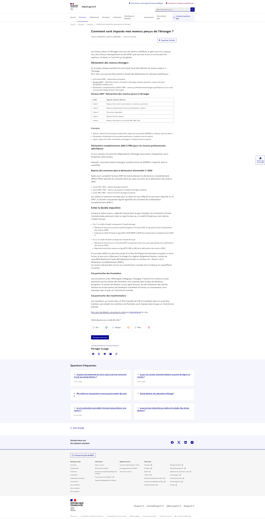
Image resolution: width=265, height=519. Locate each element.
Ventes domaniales (150, 485)
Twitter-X (178, 442)
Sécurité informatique (101, 468)
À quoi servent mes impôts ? (103, 477)
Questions (90, 24)
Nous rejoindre (74, 491)
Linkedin (185, 442)
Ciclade (172, 485)
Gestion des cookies (166, 516)
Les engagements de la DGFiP (128, 468)
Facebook (172, 442)
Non (139, 327)
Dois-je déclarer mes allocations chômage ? (157, 393)
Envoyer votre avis (100, 337)
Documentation (75, 485)
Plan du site (73, 516)
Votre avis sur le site (125, 472)
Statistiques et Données (129, 17)
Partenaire (106, 17)
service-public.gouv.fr (154, 506)
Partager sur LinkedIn (105, 354)
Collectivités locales (176, 478)
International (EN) (161, 17)
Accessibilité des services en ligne (116, 516)
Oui (97, 327)
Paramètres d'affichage (184, 516)
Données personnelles (149, 516)
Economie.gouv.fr (175, 482)
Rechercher (192, 9)
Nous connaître (75, 488)
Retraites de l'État (175, 465)
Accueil (73, 17)
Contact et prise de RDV (183, 17)
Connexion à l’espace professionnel (180, 3)
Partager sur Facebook (93, 354)
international (135, 312)
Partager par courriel (110, 354)
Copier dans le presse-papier (116, 354)
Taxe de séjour (174, 475)
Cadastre (147, 468)
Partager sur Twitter (99, 354)
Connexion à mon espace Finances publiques (147, 3)
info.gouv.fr (138, 506)
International (148, 17)
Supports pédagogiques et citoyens (105, 480)
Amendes (147, 465)
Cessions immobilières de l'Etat (153, 478)
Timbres (146, 475)
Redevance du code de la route (179, 472)
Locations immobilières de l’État (154, 482)
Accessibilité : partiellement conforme (92, 516)
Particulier (82, 17)
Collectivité (117, 17)
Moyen (118, 327)
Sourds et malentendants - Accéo (130, 465)
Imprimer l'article (168, 40)
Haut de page (78, 427)
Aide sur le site (99, 465)
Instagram (192, 442)
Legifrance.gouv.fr (172, 506)
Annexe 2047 (98, 82)
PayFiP (146, 472)
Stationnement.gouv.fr (177, 468)
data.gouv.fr (188, 506)
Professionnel (94, 17)
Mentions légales (135, 516)
